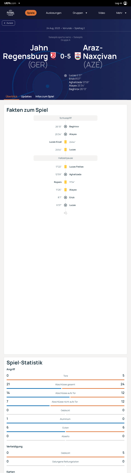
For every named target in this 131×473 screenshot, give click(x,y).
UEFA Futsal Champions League (10, 13)
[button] (80, 13)
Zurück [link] (10, 23)
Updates (26, 96)
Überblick (11, 96)
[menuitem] (32, 13)
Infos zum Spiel (44, 96)
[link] (31, 13)
